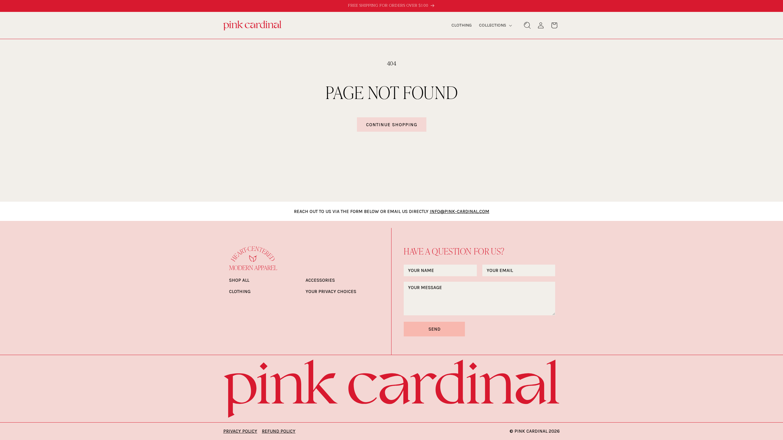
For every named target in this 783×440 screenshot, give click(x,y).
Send (434, 329)
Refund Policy (278, 431)
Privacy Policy (240, 431)
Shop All (239, 280)
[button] (494, 25)
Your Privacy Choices (331, 291)
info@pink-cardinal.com (459, 211)
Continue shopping (391, 124)
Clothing (239, 291)
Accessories (320, 280)
